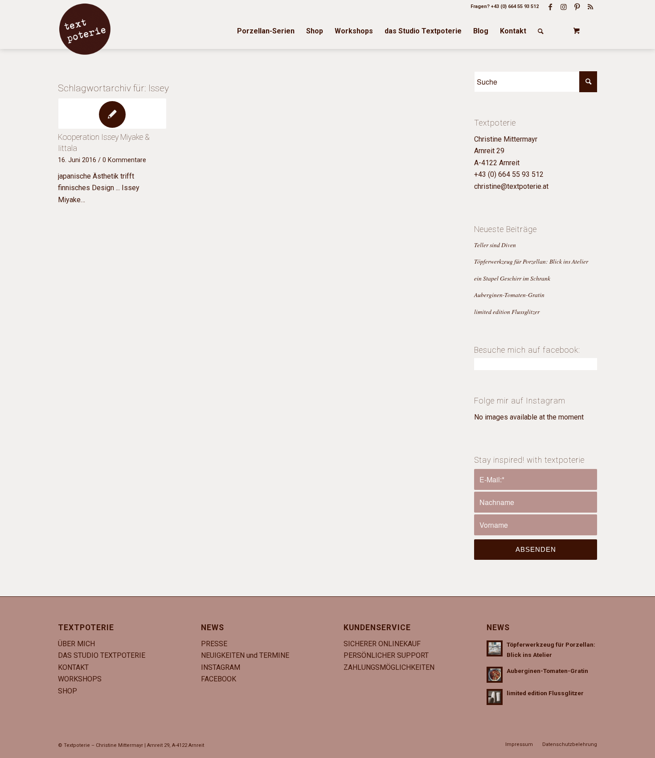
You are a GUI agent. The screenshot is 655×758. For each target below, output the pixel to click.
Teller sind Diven (495, 244)
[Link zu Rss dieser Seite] (590, 6)
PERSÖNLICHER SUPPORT (386, 655)
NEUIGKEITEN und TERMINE (245, 655)
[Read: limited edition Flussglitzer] (495, 697)
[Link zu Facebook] (550, 6)
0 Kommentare (124, 160)
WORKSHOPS (80, 679)
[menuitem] (265, 31)
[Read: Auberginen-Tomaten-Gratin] (495, 675)
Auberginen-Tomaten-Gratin (509, 294)
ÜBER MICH (76, 644)
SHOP (67, 691)
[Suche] (540, 31)
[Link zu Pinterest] (577, 6)
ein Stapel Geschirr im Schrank (512, 278)
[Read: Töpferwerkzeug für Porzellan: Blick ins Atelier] (495, 648)
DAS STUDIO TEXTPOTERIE (101, 655)
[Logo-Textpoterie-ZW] (84, 29)
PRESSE (214, 644)
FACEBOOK (218, 679)
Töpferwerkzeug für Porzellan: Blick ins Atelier (531, 261)
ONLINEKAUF (399, 644)
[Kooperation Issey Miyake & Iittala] (112, 113)
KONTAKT (73, 667)
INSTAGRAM (220, 667)
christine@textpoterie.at (511, 186)
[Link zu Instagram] (563, 6)
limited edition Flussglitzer (507, 311)
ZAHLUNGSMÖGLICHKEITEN (389, 667)
